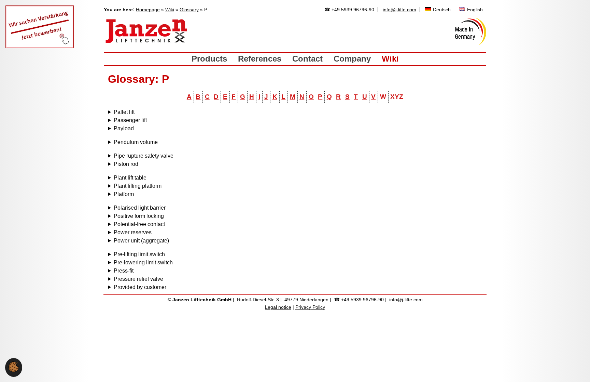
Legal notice (278, 307)
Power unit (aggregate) (141, 240)
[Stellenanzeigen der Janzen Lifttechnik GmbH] (39, 46)
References (259, 58)
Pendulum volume (136, 142)
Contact (307, 58)
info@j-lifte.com (399, 9)
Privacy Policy (310, 307)
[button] (14, 370)
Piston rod (126, 164)
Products (209, 58)
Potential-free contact (139, 224)
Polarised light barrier (140, 208)
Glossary (189, 9)
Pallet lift (124, 112)
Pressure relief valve (138, 279)
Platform (124, 194)
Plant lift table (130, 178)
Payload (124, 128)
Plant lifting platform (137, 186)
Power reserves (133, 232)
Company (352, 58)
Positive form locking (139, 216)
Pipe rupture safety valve (143, 156)
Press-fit (124, 271)
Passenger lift (130, 120)
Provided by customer (140, 287)
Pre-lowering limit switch (143, 262)
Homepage (148, 9)
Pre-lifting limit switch (139, 254)
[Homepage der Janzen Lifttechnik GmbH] (146, 31)
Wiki (169, 9)
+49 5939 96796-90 (353, 9)
